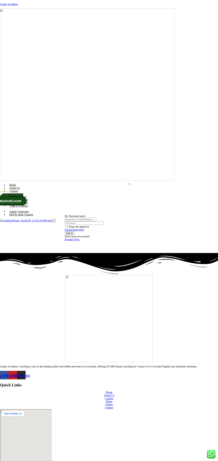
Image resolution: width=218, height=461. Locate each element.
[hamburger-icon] (129, 183)
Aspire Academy (9, 4)
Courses (13, 191)
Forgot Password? (74, 229)
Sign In (69, 233)
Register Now (72, 239)
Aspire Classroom (19, 211)
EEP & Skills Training (21, 214)
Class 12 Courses (18, 205)
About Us (14, 188)
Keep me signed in (79, 226)
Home (12, 184)
